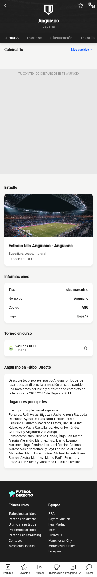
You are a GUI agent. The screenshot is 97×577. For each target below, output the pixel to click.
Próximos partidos (22, 529)
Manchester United (62, 546)
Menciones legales (22, 546)
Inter (51, 529)
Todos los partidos (22, 513)
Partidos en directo (22, 519)
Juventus (55, 535)
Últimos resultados (22, 524)
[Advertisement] (48, 126)
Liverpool (55, 551)
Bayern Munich (59, 519)
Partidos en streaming (25, 535)
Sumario (11, 37)
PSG (51, 513)
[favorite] (80, 5)
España (82, 316)
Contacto (15, 540)
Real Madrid (57, 524)
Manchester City (60, 540)
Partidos (34, 37)
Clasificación (61, 37)
